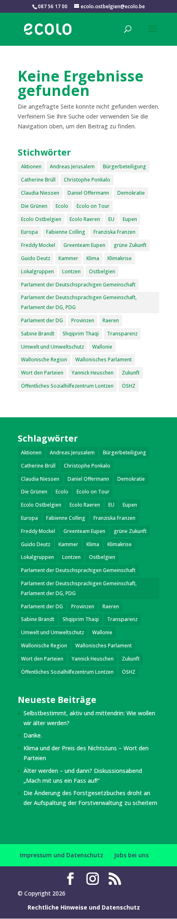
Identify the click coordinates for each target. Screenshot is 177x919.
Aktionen (31, 166)
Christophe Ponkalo (87, 179)
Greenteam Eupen (84, 245)
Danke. (32, 735)
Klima (92, 258)
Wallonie (102, 346)
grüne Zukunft (130, 245)
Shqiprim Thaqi (81, 333)
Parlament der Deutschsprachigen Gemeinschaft (78, 284)
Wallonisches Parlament (103, 359)
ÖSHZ (128, 385)
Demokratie (131, 192)
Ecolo (62, 205)
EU (111, 219)
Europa (29, 231)
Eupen (130, 219)
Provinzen (82, 320)
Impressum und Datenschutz (61, 855)
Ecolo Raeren (85, 219)
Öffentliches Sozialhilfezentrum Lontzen (67, 385)
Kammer (68, 258)
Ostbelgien (102, 271)
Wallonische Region (44, 359)
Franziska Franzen (114, 231)
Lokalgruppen (37, 271)
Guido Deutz (35, 258)
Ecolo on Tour (93, 205)
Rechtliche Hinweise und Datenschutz (84, 907)
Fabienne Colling (65, 231)
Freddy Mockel (38, 245)
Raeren (110, 320)
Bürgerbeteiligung (124, 166)
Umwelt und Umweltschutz (52, 346)
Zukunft (131, 372)
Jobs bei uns (131, 855)
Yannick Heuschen (93, 372)
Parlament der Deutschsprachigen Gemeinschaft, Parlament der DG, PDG (79, 302)
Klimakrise (119, 258)
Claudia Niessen (40, 192)
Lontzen (71, 271)
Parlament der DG (42, 320)
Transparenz (122, 333)
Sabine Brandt (37, 333)
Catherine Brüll (38, 179)
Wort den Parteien (42, 372)
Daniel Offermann (88, 192)
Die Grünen (34, 205)
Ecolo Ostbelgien (41, 219)
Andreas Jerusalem (72, 166)
